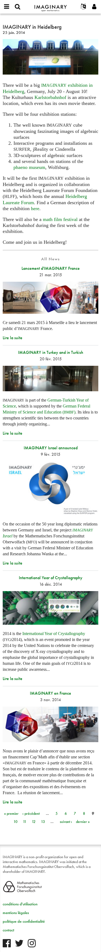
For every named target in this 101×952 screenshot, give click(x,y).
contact (8, 930)
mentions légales (16, 912)
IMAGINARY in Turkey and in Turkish (50, 352)
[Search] (17, 6)
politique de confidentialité (24, 921)
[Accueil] (50, 6)
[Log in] (94, 6)
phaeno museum (29, 167)
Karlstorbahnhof (50, 97)
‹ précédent (31, 813)
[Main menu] (6, 6)
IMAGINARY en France (50, 693)
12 (34, 821)
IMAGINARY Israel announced (51, 448)
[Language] (83, 6)
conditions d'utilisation (20, 904)
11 (24, 821)
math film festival (60, 219)
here (35, 208)
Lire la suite (12, 338)
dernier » (83, 821)
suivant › (66, 821)
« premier (11, 813)
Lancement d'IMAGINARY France (51, 268)
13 (43, 821)
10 (15, 821)
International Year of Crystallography (50, 578)
